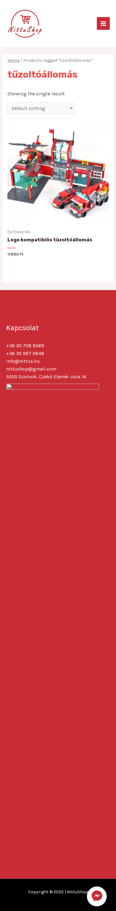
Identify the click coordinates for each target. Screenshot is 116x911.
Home (13, 60)
